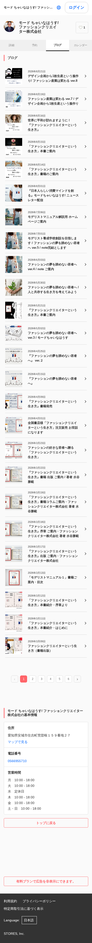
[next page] (77, 679)
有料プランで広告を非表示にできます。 (46, 881)
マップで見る (18, 742)
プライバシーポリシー (39, 901)
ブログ (58, 45)
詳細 (11, 45)
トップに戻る (46, 823)
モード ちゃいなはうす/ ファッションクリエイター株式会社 (29, 7)
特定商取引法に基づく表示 (23, 908)
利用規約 (10, 901)
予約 (34, 45)
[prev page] (14, 679)
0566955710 (17, 761)
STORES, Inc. (14, 933)
